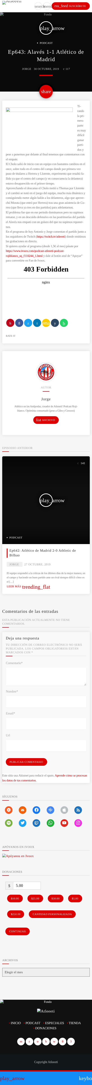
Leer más (28, 586)
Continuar (17, 931)
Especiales (54, 1023)
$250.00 (15, 914)
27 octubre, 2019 (37, 564)
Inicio (16, 1023)
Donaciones (45, 1028)
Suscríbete (70, 6)
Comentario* (14, 663)
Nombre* (12, 691)
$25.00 (35, 898)
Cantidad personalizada (52, 914)
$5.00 (75, 898)
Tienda (75, 1023)
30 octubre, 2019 (46, 69)
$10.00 (15, 898)
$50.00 (56, 898)
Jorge (26, 69)
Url (8, 735)
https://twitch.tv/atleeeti (51, 236)
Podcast (46, 43)
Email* (10, 713)
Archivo (45, 420)
